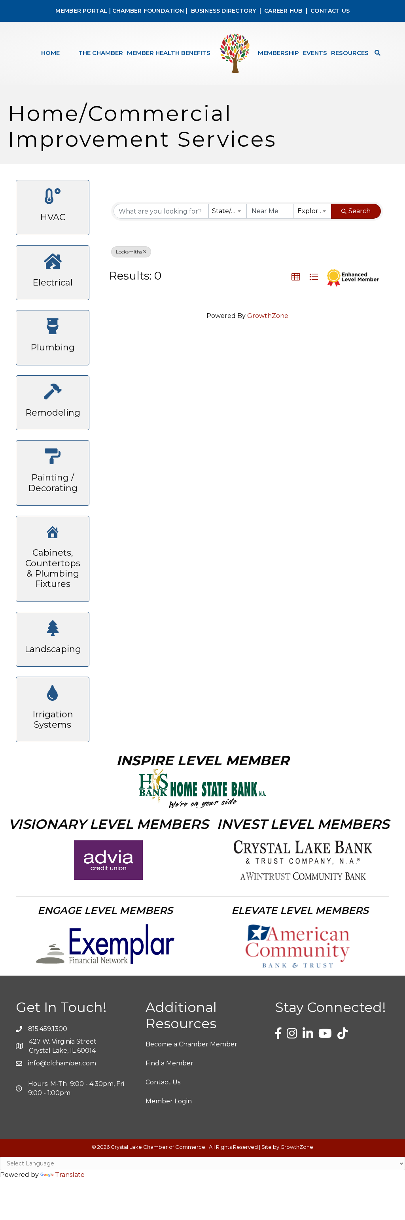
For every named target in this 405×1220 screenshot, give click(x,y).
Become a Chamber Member (191, 1044)
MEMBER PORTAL (81, 10)
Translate (70, 1174)
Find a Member (169, 1063)
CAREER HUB (283, 10)
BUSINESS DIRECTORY (222, 10)
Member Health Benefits (168, 53)
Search (359, 211)
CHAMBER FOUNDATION (148, 10)
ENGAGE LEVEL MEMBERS (105, 910)
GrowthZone (267, 316)
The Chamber (100, 53)
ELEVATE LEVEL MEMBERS (300, 910)
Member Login (169, 1101)
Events (315, 53)
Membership (278, 53)
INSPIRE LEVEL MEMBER (202, 760)
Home (50, 53)
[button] (296, 277)
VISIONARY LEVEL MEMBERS (108, 824)
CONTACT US (330, 10)
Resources (350, 53)
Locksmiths (129, 252)
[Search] (375, 53)
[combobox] (227, 211)
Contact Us (163, 1082)
